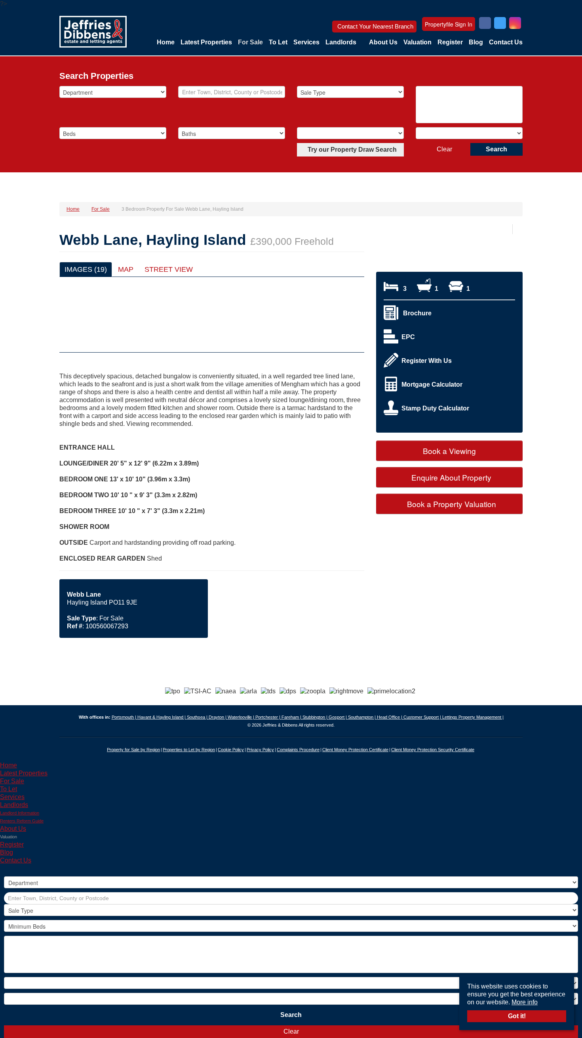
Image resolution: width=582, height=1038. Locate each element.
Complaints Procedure (298, 749)
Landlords (340, 42)
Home (166, 42)
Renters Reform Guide (22, 821)
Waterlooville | (241, 717)
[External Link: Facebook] (485, 24)
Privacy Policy (260, 749)
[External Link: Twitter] (500, 24)
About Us (383, 42)
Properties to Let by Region (189, 749)
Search (496, 149)
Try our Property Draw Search (350, 149)
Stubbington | (315, 717)
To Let (278, 42)
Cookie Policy (231, 749)
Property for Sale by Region (133, 749)
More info (525, 1002)
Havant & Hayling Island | (162, 717)
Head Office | (390, 717)
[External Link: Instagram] (515, 24)
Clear (444, 149)
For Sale (250, 42)
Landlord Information (19, 813)
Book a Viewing (449, 450)
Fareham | (291, 717)
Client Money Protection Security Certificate (432, 749)
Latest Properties (206, 42)
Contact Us (506, 42)
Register (450, 42)
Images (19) (86, 269)
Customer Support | (422, 717)
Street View (169, 269)
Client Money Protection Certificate (355, 749)
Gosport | (338, 717)
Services (306, 42)
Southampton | (362, 717)
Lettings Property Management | (473, 717)
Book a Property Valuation (450, 503)
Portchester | (268, 717)
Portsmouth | (124, 717)
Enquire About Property (450, 477)
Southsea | (198, 717)
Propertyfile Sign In (448, 24)
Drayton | (218, 717)
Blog (476, 42)
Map (125, 269)
